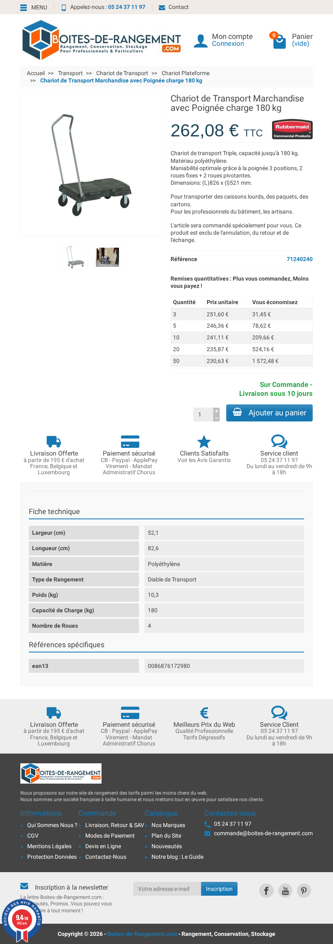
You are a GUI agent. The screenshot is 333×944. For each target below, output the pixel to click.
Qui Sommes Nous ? (52, 825)
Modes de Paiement (110, 835)
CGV (33, 835)
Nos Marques (168, 825)
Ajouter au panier (277, 412)
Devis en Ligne (103, 846)
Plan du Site (166, 835)
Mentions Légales (49, 846)
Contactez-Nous (105, 856)
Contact (179, 7)
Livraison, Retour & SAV (114, 825)
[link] (266, 891)
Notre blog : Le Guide (177, 856)
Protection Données (52, 856)
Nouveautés (166, 846)
